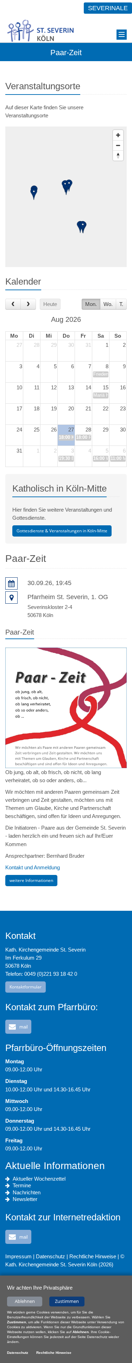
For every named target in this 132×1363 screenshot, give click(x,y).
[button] (18, 1027)
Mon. (91, 304)
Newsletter (25, 1199)
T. (121, 304)
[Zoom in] (118, 135)
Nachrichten (26, 1192)
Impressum (18, 1256)
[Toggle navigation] (122, 35)
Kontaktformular (26, 987)
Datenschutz (50, 1256)
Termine (22, 1185)
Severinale (108, 8)
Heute (50, 304)
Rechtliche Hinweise (92, 1256)
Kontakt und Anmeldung (32, 867)
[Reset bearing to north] (118, 155)
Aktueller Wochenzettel (39, 1179)
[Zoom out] (118, 145)
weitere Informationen (31, 880)
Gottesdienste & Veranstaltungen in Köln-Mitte (62, 531)
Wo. (108, 304)
